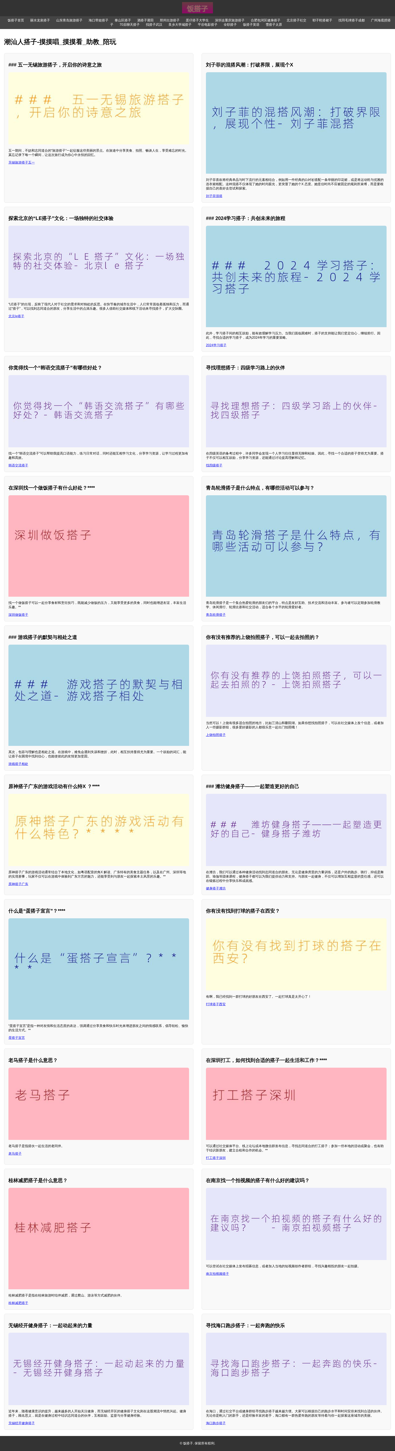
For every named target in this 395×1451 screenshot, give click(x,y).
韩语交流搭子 (18, 465)
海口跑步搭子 (216, 1423)
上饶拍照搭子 (216, 735)
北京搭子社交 (296, 20)
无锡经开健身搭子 (21, 1423)
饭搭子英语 (251, 24)
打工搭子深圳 (216, 1158)
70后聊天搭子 (130, 24)
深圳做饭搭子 (18, 614)
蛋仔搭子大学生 (197, 20)
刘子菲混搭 (214, 196)
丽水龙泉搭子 (40, 20)
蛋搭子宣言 (16, 1037)
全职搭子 (230, 24)
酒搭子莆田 (145, 20)
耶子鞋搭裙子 (322, 20)
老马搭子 (15, 1153)
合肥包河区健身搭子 (265, 20)
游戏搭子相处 (18, 764)
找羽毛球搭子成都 (351, 20)
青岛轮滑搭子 (216, 614)
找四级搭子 (214, 465)
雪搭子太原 (274, 24)
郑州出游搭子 (170, 20)
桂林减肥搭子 (18, 1303)
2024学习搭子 (216, 345)
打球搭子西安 (216, 1004)
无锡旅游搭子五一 (21, 162)
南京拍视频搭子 (217, 1273)
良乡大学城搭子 (180, 24)
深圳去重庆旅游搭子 (230, 20)
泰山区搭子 (123, 20)
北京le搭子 (16, 316)
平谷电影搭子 (207, 24)
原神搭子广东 (18, 884)
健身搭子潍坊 (216, 888)
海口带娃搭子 (98, 20)
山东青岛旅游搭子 (69, 20)
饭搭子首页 (16, 20)
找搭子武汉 (154, 24)
